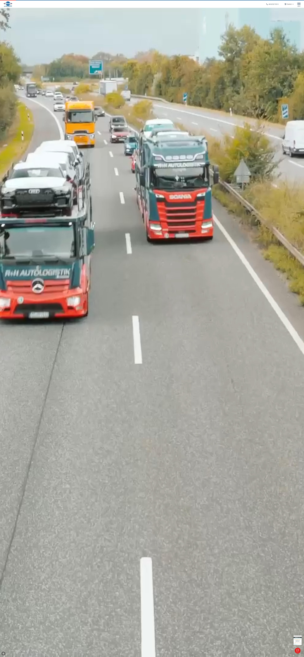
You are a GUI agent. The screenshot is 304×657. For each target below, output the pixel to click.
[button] (290, 4)
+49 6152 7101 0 (273, 4)
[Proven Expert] (297, 640)
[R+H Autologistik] (7, 4)
